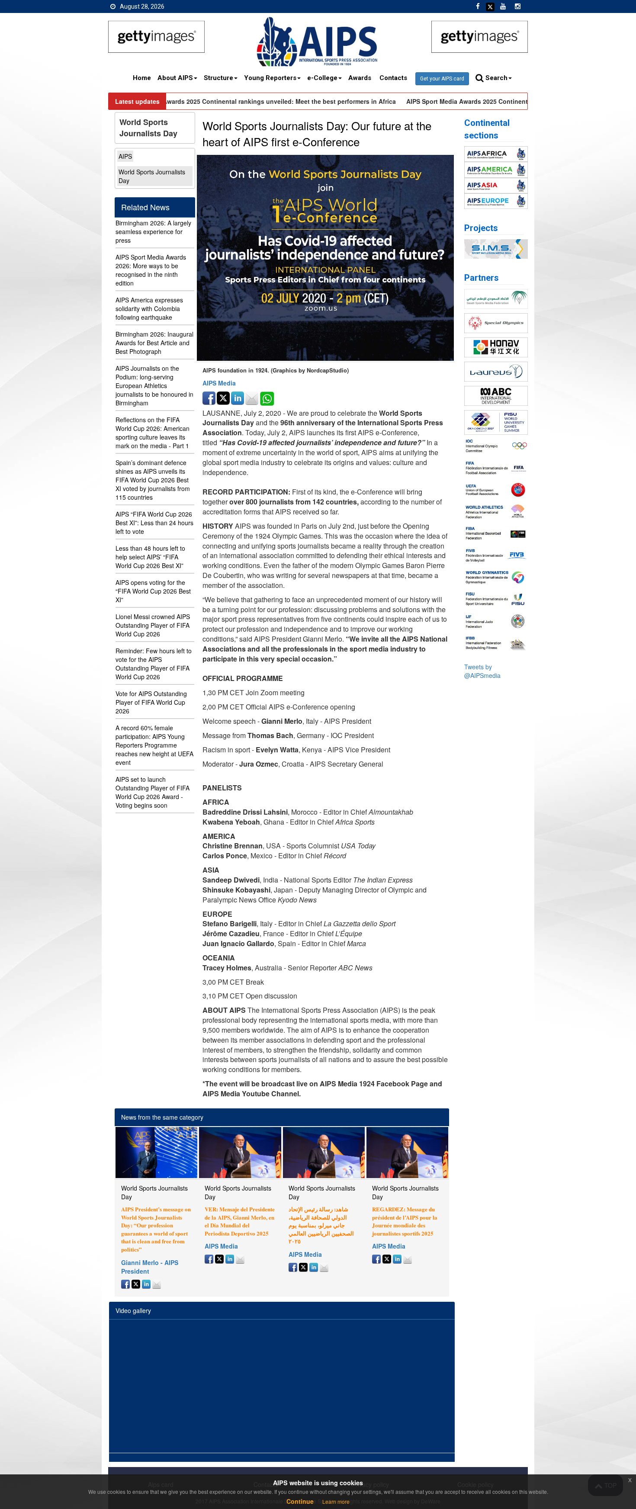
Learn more (336, 1501)
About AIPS (175, 78)
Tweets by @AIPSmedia (482, 671)
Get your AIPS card (442, 79)
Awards (360, 78)
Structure (218, 78)
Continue (300, 1501)
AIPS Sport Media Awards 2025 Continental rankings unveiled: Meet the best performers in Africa (241, 101)
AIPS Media (219, 383)
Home (142, 78)
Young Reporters (270, 78)
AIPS (125, 156)
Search (496, 78)
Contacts (394, 78)
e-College (322, 78)
